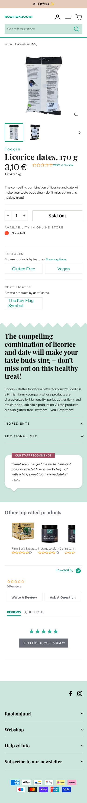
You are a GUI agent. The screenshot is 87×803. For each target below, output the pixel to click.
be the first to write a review (44, 643)
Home (8, 44)
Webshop (14, 730)
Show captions (55, 259)
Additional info (21, 436)
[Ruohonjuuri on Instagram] (79, 693)
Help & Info (17, 745)
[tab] (24, 597)
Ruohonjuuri (18, 714)
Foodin (13, 149)
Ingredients (17, 423)
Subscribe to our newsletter (33, 761)
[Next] (79, 132)
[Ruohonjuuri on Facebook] (70, 693)
